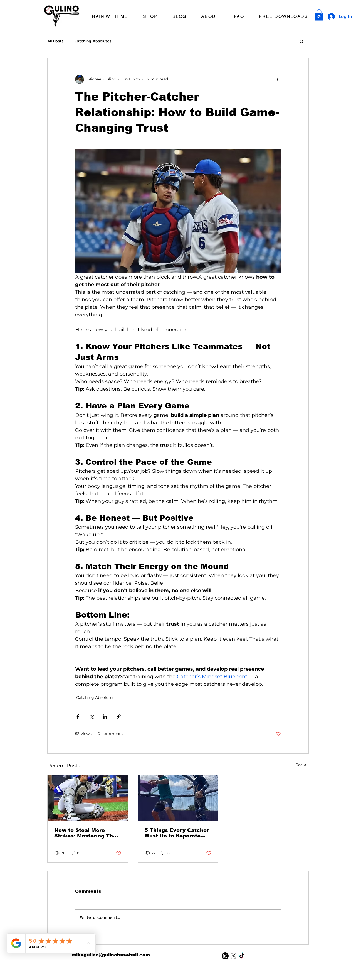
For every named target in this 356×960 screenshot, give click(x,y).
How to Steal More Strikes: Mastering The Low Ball (85, 833)
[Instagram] (225, 955)
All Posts (55, 41)
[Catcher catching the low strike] (88, 798)
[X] (233, 955)
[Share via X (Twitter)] (91, 716)
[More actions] (277, 79)
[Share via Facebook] (77, 716)
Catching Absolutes (93, 41)
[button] (108, 16)
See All (302, 764)
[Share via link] (118, 716)
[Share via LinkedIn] (105, 716)
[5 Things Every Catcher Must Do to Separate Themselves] (178, 798)
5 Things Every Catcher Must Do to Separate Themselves (177, 833)
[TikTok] (241, 955)
